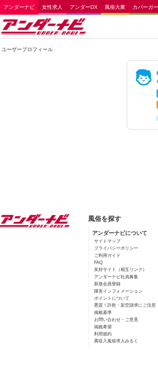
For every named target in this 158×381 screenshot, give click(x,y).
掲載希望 (103, 326)
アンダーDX (83, 7)
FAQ (98, 262)
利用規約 (103, 333)
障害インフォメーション (118, 291)
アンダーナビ (19, 7)
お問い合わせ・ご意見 (116, 319)
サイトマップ (107, 241)
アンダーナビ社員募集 (116, 276)
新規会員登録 (107, 283)
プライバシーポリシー (116, 248)
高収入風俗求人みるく (116, 340)
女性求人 (52, 7)
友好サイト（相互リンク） (120, 269)
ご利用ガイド (107, 255)
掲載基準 (103, 312)
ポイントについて (111, 298)
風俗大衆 (115, 7)
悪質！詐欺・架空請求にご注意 (125, 305)
